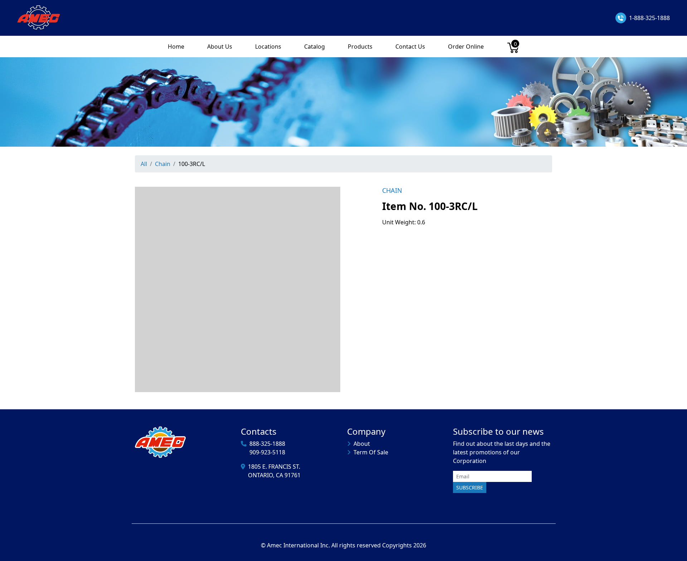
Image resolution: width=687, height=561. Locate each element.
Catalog (314, 46)
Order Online (466, 46)
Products (360, 46)
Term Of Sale (371, 452)
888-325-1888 (267, 444)
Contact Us (410, 46)
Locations (268, 46)
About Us (219, 46)
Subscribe (469, 487)
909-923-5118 (267, 452)
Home (176, 46)
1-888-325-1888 (649, 18)
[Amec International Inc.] (39, 17)
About (362, 444)
